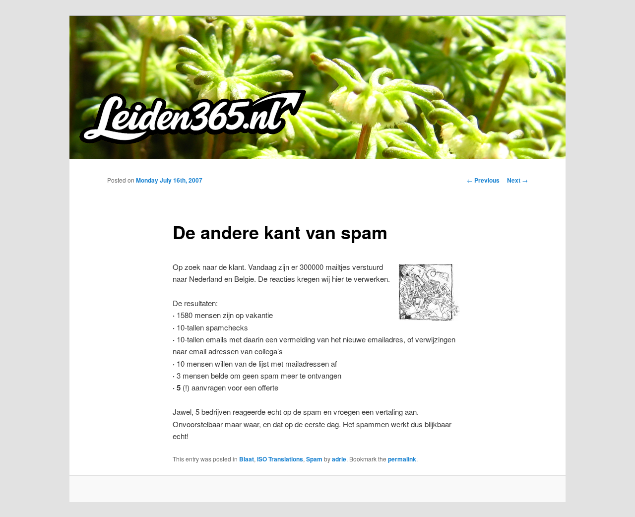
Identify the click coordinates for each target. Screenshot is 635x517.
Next (517, 180)
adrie (339, 458)
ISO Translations (280, 458)
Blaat (246, 458)
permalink (402, 458)
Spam (314, 458)
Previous (483, 180)
